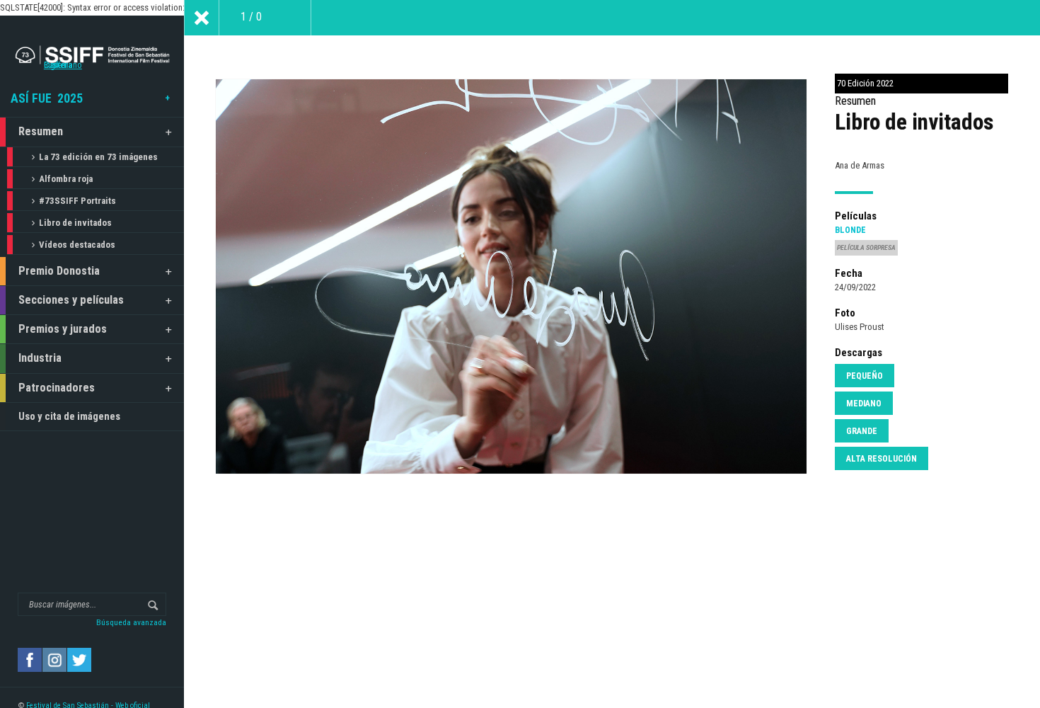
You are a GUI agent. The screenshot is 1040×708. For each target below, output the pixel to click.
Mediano (864, 404)
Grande (861, 431)
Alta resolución (881, 459)
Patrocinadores (56, 387)
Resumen (40, 131)
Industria (40, 358)
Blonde (850, 230)
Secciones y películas (71, 300)
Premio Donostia (59, 271)
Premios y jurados (62, 329)
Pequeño (864, 376)
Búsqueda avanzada (131, 622)
